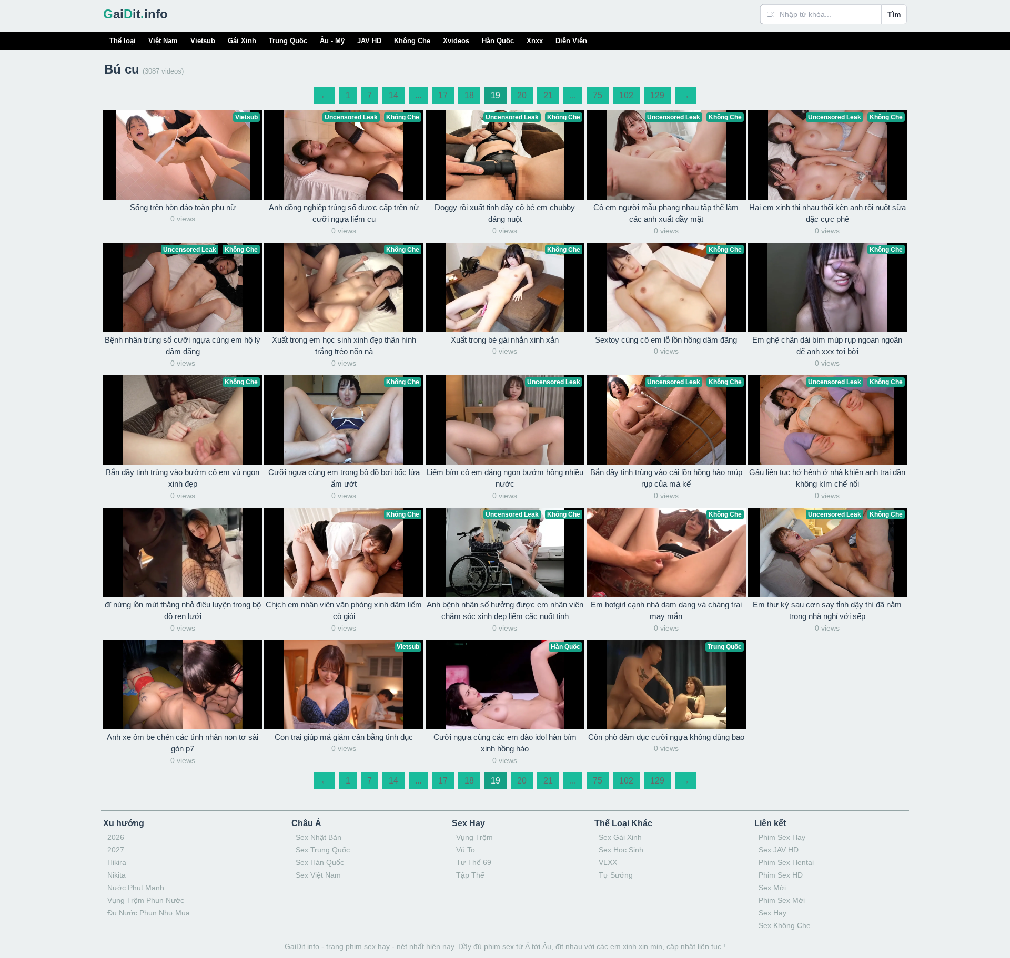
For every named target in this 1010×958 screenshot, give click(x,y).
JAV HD (369, 41)
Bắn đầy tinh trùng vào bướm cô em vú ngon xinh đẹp (182, 478)
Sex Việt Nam (318, 875)
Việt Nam (163, 41)
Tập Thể (470, 875)
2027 (115, 850)
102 (626, 95)
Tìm (894, 14)
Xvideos (456, 41)
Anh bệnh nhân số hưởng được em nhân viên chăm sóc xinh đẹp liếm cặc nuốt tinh (505, 610)
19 (495, 95)
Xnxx (535, 41)
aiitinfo (135, 14)
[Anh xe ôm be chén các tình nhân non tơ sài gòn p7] (182, 684)
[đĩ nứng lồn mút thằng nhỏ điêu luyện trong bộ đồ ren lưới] (182, 552)
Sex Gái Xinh (620, 837)
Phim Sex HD (781, 875)
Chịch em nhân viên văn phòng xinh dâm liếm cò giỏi (344, 610)
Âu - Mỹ (332, 41)
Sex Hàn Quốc (320, 862)
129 (657, 95)
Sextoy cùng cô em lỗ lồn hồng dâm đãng (666, 339)
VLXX (608, 862)
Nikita (116, 875)
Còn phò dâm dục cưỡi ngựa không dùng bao (666, 737)
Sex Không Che (785, 925)
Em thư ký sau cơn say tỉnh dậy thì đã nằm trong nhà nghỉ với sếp (827, 610)
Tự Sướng (616, 875)
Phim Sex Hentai (786, 862)
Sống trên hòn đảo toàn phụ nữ (183, 207)
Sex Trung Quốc (323, 850)
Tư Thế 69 (473, 862)
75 (597, 95)
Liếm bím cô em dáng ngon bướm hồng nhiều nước (505, 478)
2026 (115, 837)
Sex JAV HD (779, 850)
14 (393, 95)
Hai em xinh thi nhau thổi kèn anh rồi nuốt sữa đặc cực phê (827, 213)
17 (443, 95)
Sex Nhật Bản (318, 837)
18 (469, 95)
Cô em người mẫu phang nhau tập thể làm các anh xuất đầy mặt (666, 213)
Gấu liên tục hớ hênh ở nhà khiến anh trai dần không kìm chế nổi (827, 478)
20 (522, 95)
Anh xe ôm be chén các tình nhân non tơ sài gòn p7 (182, 743)
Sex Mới (772, 887)
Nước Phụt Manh (135, 887)
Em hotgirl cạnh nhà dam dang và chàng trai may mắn (666, 610)
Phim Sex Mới (782, 900)
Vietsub (202, 41)
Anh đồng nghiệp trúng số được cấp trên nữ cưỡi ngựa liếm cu (344, 213)
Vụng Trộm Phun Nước (145, 900)
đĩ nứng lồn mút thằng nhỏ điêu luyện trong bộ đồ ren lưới (183, 610)
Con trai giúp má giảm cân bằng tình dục (344, 737)
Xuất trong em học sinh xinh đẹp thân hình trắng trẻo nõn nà (344, 345)
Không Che (412, 41)
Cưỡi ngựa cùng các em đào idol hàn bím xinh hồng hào (505, 743)
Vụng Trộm (474, 837)
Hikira (116, 862)
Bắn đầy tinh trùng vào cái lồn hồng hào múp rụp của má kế (666, 478)
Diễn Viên (571, 41)
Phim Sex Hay (782, 837)
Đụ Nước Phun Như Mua (148, 913)
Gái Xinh (242, 41)
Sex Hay (772, 913)
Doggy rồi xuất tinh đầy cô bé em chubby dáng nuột (505, 213)
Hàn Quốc (498, 41)
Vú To (465, 850)
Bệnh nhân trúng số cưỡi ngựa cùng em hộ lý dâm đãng (182, 345)
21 (548, 95)
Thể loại (122, 41)
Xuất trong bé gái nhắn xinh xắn (505, 339)
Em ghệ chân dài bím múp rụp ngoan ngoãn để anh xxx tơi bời (827, 345)
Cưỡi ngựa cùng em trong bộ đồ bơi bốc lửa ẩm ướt (344, 478)
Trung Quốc (288, 41)
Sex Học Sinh (621, 850)
